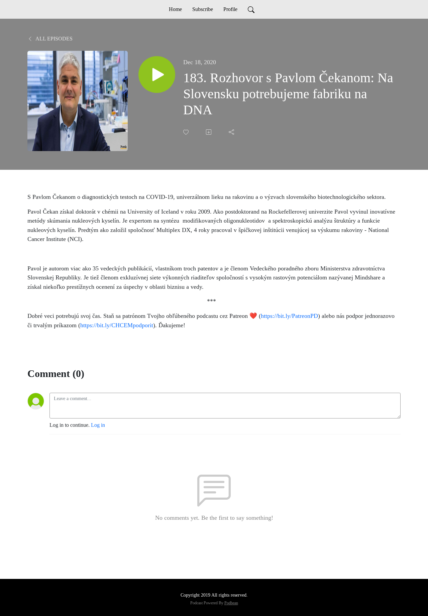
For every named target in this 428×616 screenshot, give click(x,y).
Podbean (231, 603)
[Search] (251, 9)
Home (175, 9)
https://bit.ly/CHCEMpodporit (116, 325)
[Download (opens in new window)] (209, 132)
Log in (98, 425)
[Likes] (187, 132)
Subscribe (202, 9)
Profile (230, 9)
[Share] (232, 132)
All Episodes (53, 38)
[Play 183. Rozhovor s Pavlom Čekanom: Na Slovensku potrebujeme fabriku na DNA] (156, 74)
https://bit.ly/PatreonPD (289, 316)
